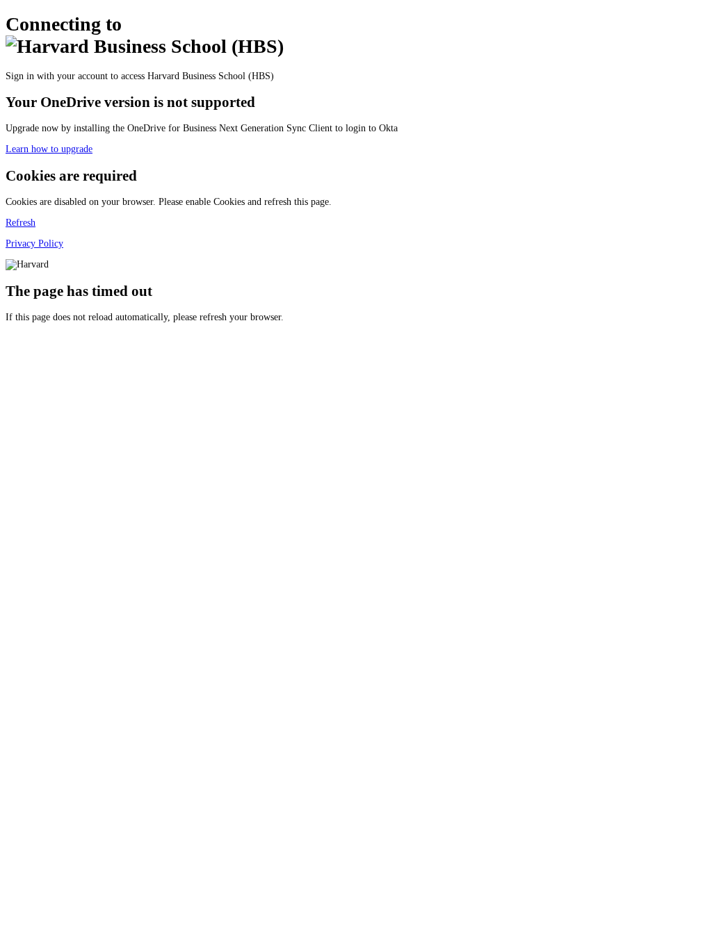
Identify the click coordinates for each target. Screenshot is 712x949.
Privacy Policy (34, 243)
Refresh (20, 222)
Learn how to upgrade (49, 149)
